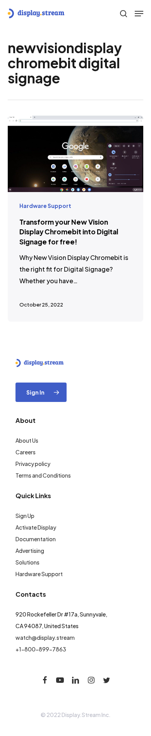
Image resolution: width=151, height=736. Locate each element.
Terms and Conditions (43, 475)
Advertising (29, 550)
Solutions (27, 562)
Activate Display (35, 527)
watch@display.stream (45, 637)
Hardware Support (45, 205)
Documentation (35, 538)
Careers (25, 452)
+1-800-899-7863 (40, 649)
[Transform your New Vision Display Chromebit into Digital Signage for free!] (75, 219)
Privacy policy (32, 463)
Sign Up (24, 515)
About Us (26, 440)
